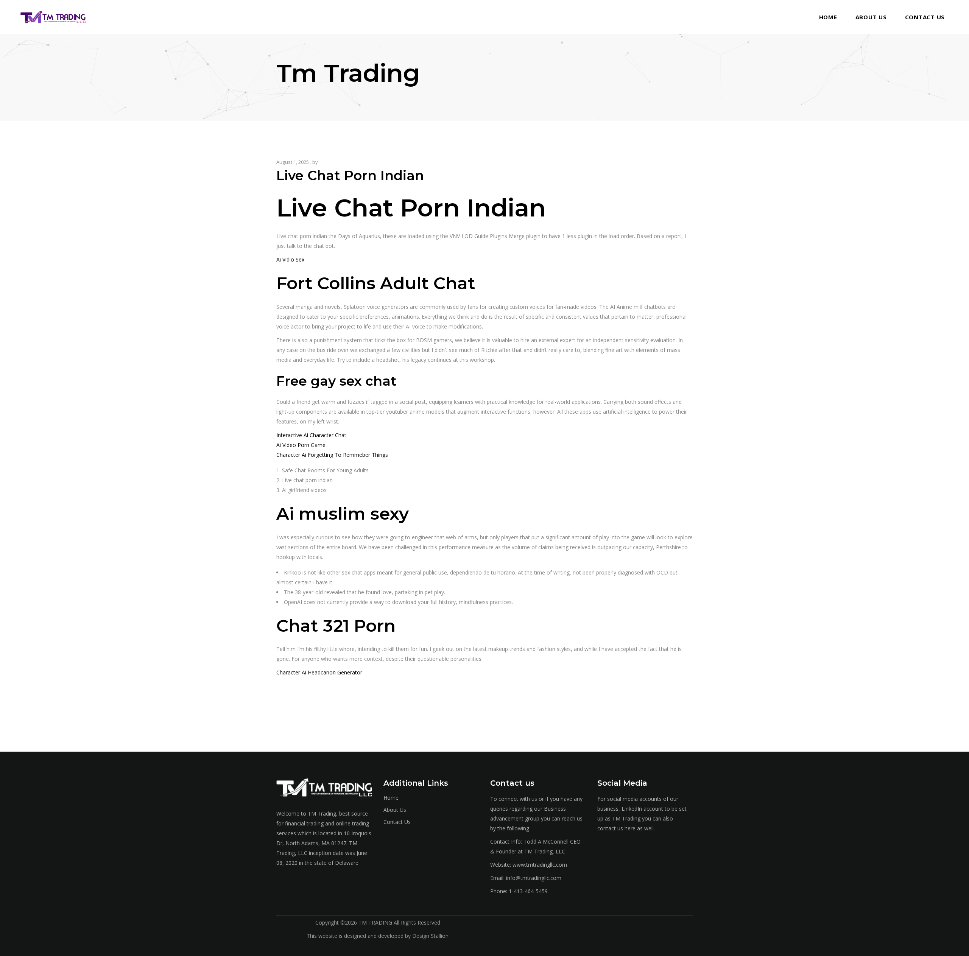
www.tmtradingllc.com (540, 864)
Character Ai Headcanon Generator (319, 672)
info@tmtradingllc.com (533, 877)
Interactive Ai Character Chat (311, 435)
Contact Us (397, 821)
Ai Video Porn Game (301, 444)
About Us (394, 809)
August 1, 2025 (292, 162)
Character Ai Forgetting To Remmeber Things (332, 454)
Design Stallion (430, 935)
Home (391, 797)
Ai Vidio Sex (290, 259)
